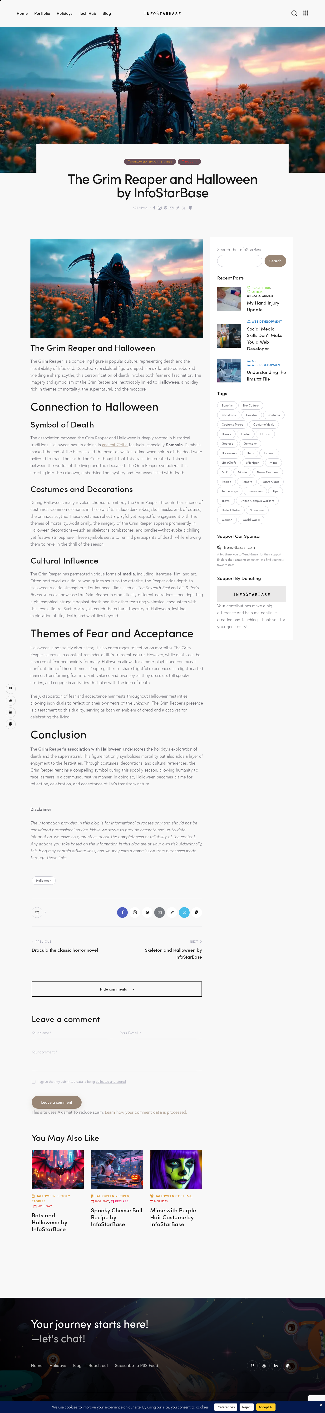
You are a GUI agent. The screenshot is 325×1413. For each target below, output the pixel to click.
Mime (273, 462)
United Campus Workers (257, 500)
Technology (230, 491)
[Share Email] (171, 208)
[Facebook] (154, 208)
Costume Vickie (263, 424)
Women (227, 520)
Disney (226, 434)
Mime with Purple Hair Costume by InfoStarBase (173, 1217)
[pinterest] (252, 1365)
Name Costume (267, 472)
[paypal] (288, 1365)
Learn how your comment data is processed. (146, 1112)
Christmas (229, 415)
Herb (250, 453)
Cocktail (251, 415)
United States (231, 510)
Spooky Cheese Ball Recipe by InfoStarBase (116, 1217)
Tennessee (255, 491)
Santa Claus (270, 481)
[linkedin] (276, 1365)
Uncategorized (260, 295)
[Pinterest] (165, 208)
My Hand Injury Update (263, 306)
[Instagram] (160, 208)
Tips (275, 491)
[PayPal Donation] (190, 208)
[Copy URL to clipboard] (177, 208)
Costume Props (232, 424)
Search (275, 260)
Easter (245, 434)
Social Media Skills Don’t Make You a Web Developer (264, 338)
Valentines (257, 510)
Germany (250, 443)
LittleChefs (229, 462)
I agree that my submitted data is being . (82, 1081)
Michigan (252, 462)
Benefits (227, 405)
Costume (274, 415)
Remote (246, 481)
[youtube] (264, 1365)
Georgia (227, 443)
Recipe (226, 481)
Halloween (43, 880)
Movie (242, 472)
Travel (226, 500)
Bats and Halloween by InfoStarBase (49, 1222)
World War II (251, 520)
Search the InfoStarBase (239, 249)
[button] (39, 912)
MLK (225, 472)
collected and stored (111, 1081)
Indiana (269, 453)
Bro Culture (251, 405)
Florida (265, 434)
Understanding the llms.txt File (266, 375)
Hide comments (114, 988)
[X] (184, 208)
